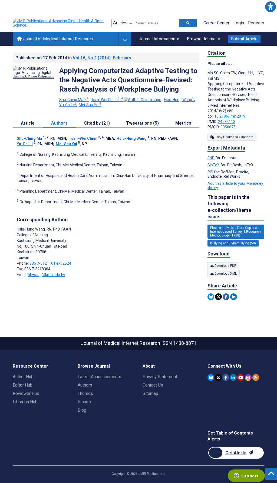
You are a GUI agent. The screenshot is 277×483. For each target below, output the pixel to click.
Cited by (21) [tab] (97, 123)
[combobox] (156, 23)
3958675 (228, 127)
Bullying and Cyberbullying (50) (233, 243)
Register (256, 22)
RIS (210, 172)
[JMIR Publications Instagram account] (248, 377)
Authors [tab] (59, 123)
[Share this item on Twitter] (218, 296)
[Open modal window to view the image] (33, 78)
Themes (85, 393)
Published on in (73, 57)
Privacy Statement (160, 376)
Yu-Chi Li (67, 105)
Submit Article (244, 38)
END (211, 158)
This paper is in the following (229, 206)
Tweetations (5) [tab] (142, 123)
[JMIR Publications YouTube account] (240, 377)
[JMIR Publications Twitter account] (218, 377)
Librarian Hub (25, 401)
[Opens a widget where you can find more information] (246, 476)
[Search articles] (188, 23)
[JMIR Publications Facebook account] (225, 377)
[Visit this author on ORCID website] (142, 100)
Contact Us (153, 385)
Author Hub (23, 376)
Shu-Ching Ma (73, 100)
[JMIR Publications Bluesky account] (210, 377)
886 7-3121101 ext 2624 (50, 263)
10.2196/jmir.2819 (229, 116)
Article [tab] (28, 123)
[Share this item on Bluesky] (210, 296)
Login (238, 22)
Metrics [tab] (183, 123)
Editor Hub (22, 385)
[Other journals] (125, 39)
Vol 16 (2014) (102, 57)
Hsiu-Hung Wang (179, 100)
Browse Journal (201, 38)
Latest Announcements (99, 376)
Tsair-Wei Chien (107, 100)
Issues (84, 401)
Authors (85, 385)
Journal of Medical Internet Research (57, 38)
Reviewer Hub (26, 393)
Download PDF (225, 266)
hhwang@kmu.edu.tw (46, 275)
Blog (82, 410)
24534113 (226, 121)
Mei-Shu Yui (90, 105)
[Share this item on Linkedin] (233, 296)
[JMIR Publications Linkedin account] (233, 377)
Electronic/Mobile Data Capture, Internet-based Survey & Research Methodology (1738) (235, 231)
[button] (270, 7)
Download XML (225, 273)
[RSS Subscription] (255, 377)
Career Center (216, 22)
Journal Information (157, 38)
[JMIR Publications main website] (59, 23)
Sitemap (150, 393)
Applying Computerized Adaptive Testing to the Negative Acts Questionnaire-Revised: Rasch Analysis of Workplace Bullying (128, 80)
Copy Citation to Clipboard (233, 137)
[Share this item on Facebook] (226, 296)
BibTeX (213, 165)
